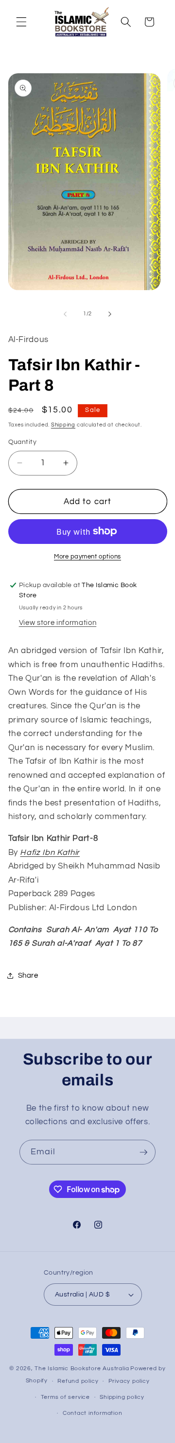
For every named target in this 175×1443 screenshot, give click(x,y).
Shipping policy (122, 1397)
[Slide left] (65, 314)
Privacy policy (129, 1381)
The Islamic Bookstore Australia (82, 1368)
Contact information (92, 1413)
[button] (21, 21)
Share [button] (28, 975)
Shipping (63, 424)
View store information (58, 622)
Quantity (22, 441)
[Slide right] (110, 314)
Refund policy (77, 1381)
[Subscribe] (143, 1152)
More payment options (87, 556)
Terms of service (65, 1397)
